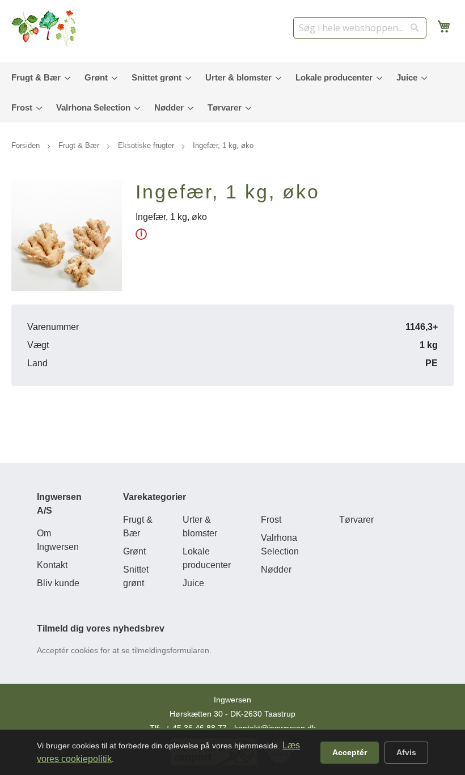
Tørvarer (356, 519)
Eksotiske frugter (147, 145)
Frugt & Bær (80, 145)
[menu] (232, 92)
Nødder (276, 569)
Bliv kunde (58, 583)
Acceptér (349, 752)
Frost (271, 519)
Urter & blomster (200, 526)
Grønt (134, 551)
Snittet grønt (136, 576)
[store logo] (45, 28)
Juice (193, 583)
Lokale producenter (207, 558)
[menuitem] (38, 77)
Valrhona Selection (280, 544)
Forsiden (26, 145)
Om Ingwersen (58, 540)
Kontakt (52, 565)
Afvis (406, 752)
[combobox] (359, 28)
